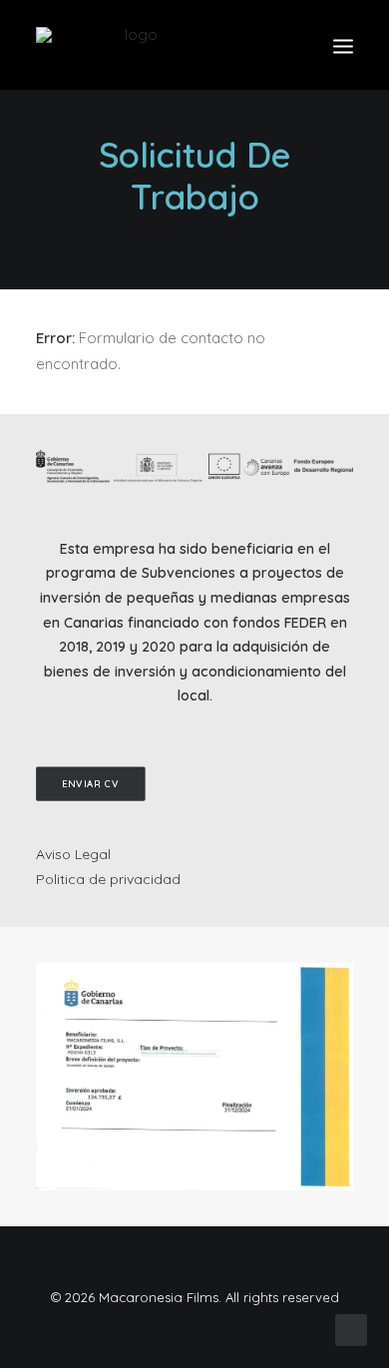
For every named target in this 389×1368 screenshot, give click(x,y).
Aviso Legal (73, 854)
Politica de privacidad (108, 879)
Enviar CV (91, 784)
